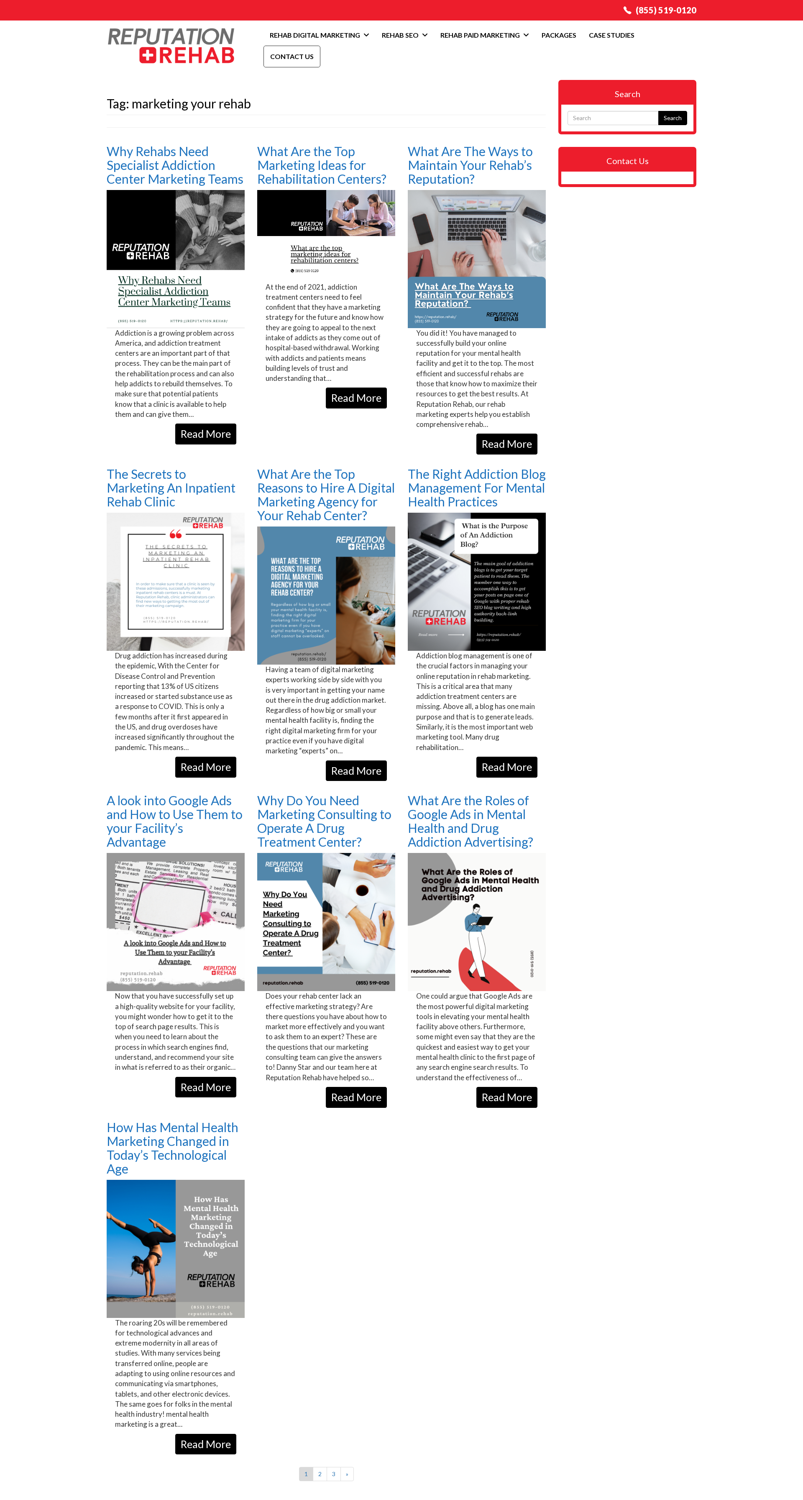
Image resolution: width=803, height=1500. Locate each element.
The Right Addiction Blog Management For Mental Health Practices (477, 487)
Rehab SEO (401, 35)
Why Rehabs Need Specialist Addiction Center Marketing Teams (175, 165)
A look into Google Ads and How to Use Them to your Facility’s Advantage (175, 821)
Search (673, 117)
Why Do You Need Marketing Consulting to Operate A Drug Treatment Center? (324, 821)
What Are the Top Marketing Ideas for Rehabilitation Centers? (321, 165)
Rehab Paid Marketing (480, 35)
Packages (559, 35)
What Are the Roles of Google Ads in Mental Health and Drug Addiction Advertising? (470, 821)
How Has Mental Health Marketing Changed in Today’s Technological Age (172, 1148)
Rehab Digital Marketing (315, 35)
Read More (206, 433)
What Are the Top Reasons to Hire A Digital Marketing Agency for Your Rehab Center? (326, 494)
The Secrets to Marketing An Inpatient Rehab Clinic (171, 487)
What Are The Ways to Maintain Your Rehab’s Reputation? (470, 165)
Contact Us (292, 56)
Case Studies (611, 35)
